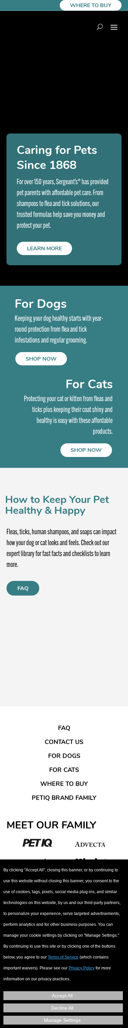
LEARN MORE (44, 249)
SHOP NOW (41, 359)
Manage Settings (62, 1020)
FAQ (22, 588)
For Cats (64, 771)
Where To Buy (90, 6)
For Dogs (64, 757)
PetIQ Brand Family (64, 798)
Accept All (62, 995)
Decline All (62, 1008)
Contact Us (64, 743)
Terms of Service (63, 957)
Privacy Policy (82, 968)
